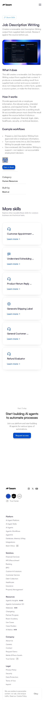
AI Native (9, 630)
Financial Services (12, 557)
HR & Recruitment (12, 560)
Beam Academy (12, 619)
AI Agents (9, 527)
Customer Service (13, 575)
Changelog (10, 611)
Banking (9, 564)
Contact (9, 648)
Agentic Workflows (13, 531)
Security (9, 673)
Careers (9, 644)
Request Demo (11, 652)
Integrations (10, 542)
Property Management (14, 590)
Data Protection (12, 677)
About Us (9, 641)
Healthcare (10, 582)
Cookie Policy (22, 696)
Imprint (8, 684)
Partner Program (12, 615)
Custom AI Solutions (13, 571)
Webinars (9, 608)
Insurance (9, 586)
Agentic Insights (12, 600)
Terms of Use (11, 681)
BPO (7, 568)
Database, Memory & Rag (15, 538)
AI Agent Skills (11, 524)
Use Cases (10, 622)
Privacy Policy (11, 670)
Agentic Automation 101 (15, 604)
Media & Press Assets (14, 655)
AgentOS (9, 535)
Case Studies (11, 626)
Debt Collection (12, 579)
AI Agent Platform (12, 520)
